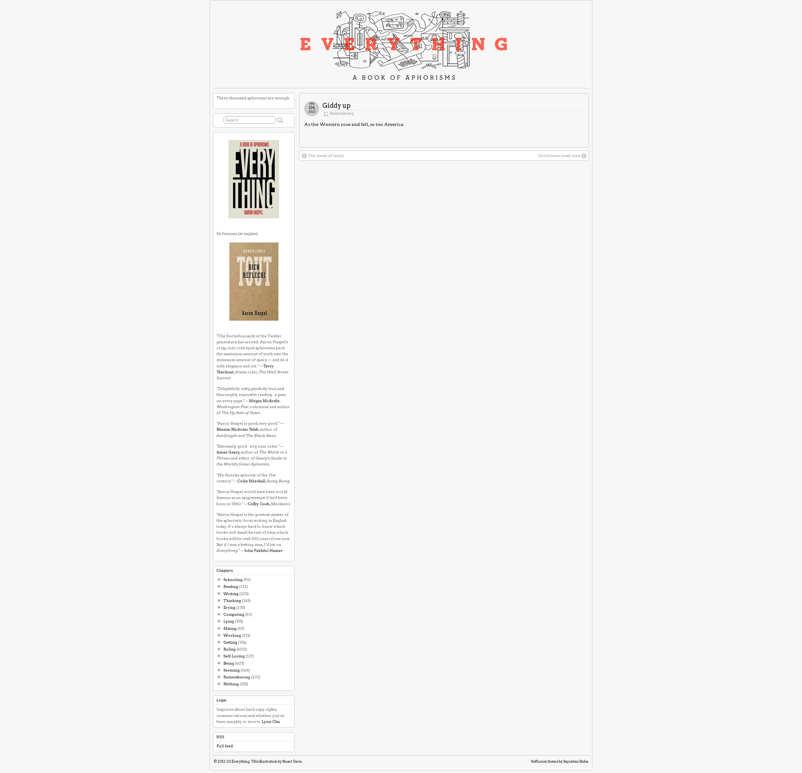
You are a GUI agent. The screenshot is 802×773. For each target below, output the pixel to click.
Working (232, 635)
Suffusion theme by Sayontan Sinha (559, 761)
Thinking (232, 600)
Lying (228, 621)
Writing (230, 593)
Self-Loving (234, 656)
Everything (241, 761)
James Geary (227, 452)
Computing (233, 614)
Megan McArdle (264, 400)
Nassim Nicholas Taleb (237, 429)
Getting (230, 642)
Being (228, 663)
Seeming (231, 670)
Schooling (232, 579)
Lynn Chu (271, 721)
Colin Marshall (251, 481)
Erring (229, 607)
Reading (230, 586)
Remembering (342, 114)
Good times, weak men (559, 155)
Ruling (229, 649)
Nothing (231, 684)
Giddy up (336, 105)
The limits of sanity (326, 155)
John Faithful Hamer (263, 550)
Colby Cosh (258, 503)
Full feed (224, 746)
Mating (230, 628)
